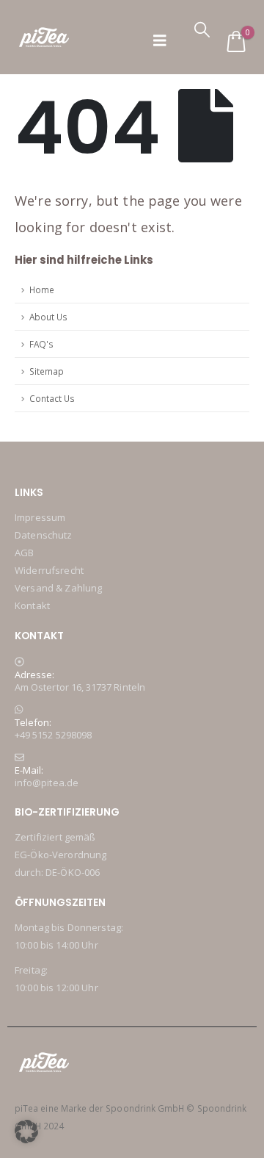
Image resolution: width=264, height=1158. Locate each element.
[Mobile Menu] (160, 41)
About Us (48, 317)
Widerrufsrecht (49, 570)
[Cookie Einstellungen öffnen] (26, 1130)
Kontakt (32, 605)
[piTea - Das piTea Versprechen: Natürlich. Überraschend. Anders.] (44, 37)
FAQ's (41, 344)
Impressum (40, 517)
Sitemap (46, 371)
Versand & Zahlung (58, 587)
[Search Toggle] (202, 29)
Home (41, 289)
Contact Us (52, 398)
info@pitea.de (46, 782)
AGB (24, 552)
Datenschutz (44, 535)
